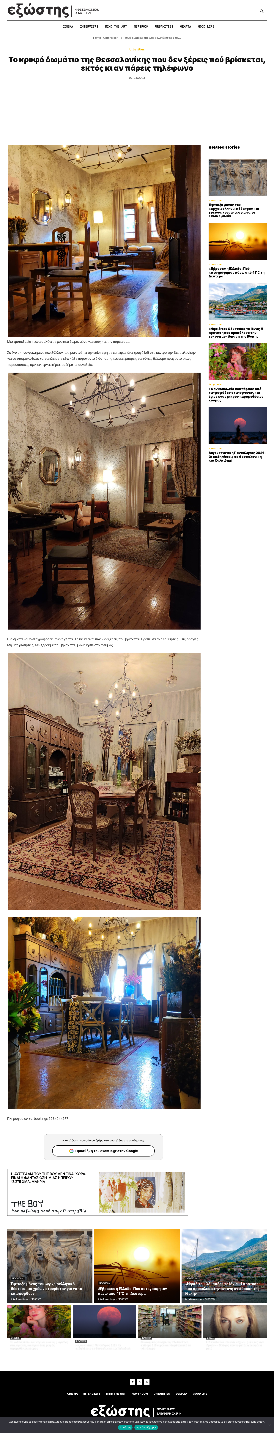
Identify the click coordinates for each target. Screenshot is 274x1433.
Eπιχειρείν (215, 384)
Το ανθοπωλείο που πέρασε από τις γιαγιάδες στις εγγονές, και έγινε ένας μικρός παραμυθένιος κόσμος (236, 394)
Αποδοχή (125, 1427)
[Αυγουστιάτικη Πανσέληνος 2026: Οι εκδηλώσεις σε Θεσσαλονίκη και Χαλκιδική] (238, 425)
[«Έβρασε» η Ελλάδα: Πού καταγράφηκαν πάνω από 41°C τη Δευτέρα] (238, 241)
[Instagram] (139, 1382)
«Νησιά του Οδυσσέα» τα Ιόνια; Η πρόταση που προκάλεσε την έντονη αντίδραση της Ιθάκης (236, 332)
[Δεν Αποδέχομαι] (269, 1425)
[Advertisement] (137, 117)
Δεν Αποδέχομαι (146, 1427)
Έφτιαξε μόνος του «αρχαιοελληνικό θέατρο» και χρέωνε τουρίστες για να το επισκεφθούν (234, 210)
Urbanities (109, 37)
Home (97, 37)
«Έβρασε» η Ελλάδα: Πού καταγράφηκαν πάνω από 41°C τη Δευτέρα (236, 272)
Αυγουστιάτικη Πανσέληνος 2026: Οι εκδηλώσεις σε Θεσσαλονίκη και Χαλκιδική (237, 456)
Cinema (210, 1338)
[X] (146, 1382)
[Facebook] (132, 1382)
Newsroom (215, 200)
